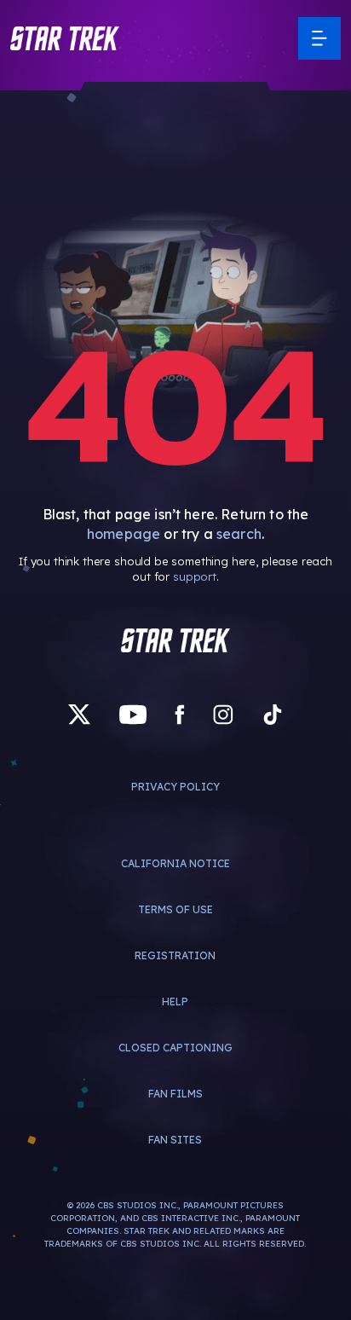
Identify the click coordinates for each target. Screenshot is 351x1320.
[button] (64, 38)
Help (175, 1001)
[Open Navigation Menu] (319, 38)
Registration (175, 955)
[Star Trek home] (175, 640)
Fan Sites (175, 1139)
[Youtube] (132, 714)
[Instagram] (223, 714)
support (194, 576)
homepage (123, 533)
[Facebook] (180, 714)
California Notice (175, 863)
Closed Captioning (175, 1047)
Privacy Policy (175, 786)
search (239, 533)
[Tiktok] (273, 714)
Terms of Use (175, 909)
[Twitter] (79, 714)
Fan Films (175, 1093)
